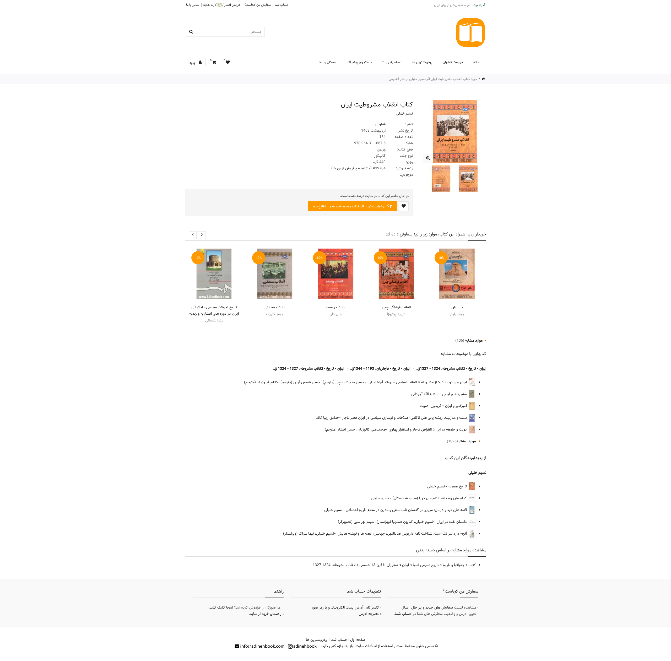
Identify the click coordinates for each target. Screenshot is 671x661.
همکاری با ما (327, 62)
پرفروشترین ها (422, 62)
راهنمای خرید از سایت (265, 614)
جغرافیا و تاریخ (453, 565)
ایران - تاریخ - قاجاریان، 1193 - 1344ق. (380, 369)
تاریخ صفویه (458, 486)
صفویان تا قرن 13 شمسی (378, 565)
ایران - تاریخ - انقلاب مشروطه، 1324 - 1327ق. (451, 369)
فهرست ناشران (453, 62)
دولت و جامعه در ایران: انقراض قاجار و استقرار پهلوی (428, 429)
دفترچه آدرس (369, 614)
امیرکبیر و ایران (456, 406)
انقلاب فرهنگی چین (396, 307)
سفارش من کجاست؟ (257, 4)
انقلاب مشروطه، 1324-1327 (334, 565)
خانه (476, 62)
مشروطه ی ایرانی (455, 394)
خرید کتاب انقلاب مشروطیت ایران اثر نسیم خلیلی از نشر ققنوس (433, 79)
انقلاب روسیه (335, 307)
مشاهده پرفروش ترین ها (351, 168)
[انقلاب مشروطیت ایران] (427, 158)
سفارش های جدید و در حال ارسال (427, 607)
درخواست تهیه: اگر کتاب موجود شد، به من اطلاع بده (349, 206)
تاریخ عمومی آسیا (426, 565)
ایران (405, 565)
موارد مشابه (474, 340)
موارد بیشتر (467, 441)
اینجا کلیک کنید (221, 607)
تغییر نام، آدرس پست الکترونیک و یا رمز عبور (345, 607)
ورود (193, 63)
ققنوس (380, 124)
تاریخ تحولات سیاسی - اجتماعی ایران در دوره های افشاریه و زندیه (214, 310)
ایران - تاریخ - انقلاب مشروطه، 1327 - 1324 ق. (308, 369)
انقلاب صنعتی (274, 307)
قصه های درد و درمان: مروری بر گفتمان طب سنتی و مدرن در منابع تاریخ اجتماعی (407, 510)
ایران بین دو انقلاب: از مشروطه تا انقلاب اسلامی (432, 382)
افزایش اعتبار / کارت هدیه (222, 5)
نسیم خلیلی (404, 113)
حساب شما (281, 4)
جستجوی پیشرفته (359, 62)
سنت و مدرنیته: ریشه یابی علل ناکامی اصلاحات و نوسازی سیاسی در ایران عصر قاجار (405, 418)
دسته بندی (393, 62)
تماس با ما (192, 4)
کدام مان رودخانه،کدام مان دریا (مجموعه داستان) (430, 498)
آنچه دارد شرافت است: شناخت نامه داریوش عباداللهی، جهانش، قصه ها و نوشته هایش (403, 533)
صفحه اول (357, 640)
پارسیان (457, 307)
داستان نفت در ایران (452, 522)
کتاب (472, 565)
